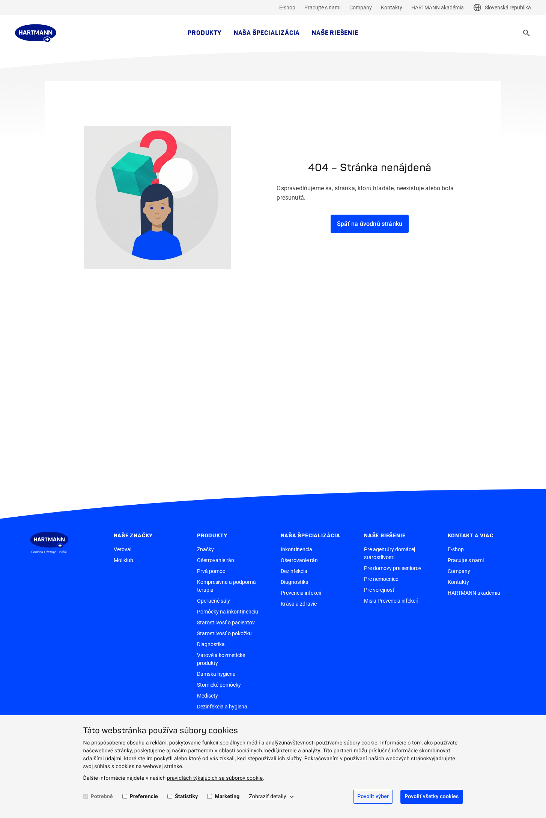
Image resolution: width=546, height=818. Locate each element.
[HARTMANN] (36, 33)
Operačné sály (213, 601)
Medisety (207, 696)
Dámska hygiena (216, 674)
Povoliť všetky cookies (432, 797)
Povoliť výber (373, 797)
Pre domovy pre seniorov (392, 568)
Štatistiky (186, 797)
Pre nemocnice (381, 579)
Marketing (227, 797)
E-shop (287, 8)
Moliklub (123, 560)
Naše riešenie (335, 33)
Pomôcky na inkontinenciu (227, 612)
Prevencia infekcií (301, 593)
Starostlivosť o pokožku (224, 633)
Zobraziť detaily (267, 797)
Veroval (122, 549)
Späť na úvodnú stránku (370, 223)
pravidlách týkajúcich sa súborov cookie (215, 778)
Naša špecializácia (267, 33)
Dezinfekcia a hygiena (222, 707)
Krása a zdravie (299, 604)
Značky (205, 549)
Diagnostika (211, 644)
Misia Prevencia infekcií (391, 601)
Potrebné (102, 797)
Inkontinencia (296, 549)
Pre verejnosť (379, 590)
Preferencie (144, 797)
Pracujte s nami (322, 8)
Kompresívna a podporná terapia (226, 586)
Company (360, 8)
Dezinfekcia (294, 571)
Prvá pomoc (211, 571)
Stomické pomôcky (219, 685)
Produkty (204, 33)
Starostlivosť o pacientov (226, 623)
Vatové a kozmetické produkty (221, 659)
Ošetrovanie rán (215, 560)
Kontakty (391, 8)
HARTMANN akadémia (437, 8)
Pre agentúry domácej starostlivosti (389, 553)
